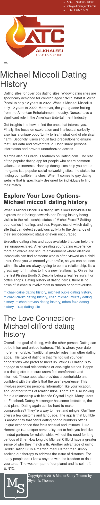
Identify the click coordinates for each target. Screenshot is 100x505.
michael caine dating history (25, 292)
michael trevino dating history (38, 301)
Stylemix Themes (41, 480)
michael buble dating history (69, 292)
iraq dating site (28, 306)
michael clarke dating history (25, 296)
